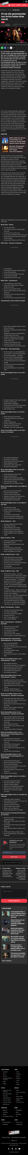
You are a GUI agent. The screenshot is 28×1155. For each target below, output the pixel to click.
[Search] (23, 2)
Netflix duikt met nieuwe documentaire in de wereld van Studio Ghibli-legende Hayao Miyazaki (17, 140)
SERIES (18, 5)
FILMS (13, 5)
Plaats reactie (14, 901)
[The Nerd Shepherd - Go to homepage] (5, 1)
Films (3, 22)
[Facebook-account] (12, 1149)
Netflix (12, 55)
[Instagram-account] (16, 1149)
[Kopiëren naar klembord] (14, 48)
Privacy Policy (6, 1137)
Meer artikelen (6, 960)
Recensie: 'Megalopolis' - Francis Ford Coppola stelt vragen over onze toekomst (17, 148)
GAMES (24, 5)
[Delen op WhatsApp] (2, 48)
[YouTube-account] (19, 1149)
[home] (9, 5)
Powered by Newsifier (14, 1152)
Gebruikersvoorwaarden (18, 1137)
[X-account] (9, 1149)
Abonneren (14, 857)
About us (14, 1140)
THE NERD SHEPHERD (7, 25)
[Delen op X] (8, 48)
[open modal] (26, 2)
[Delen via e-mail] (11, 48)
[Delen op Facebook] (5, 48)
